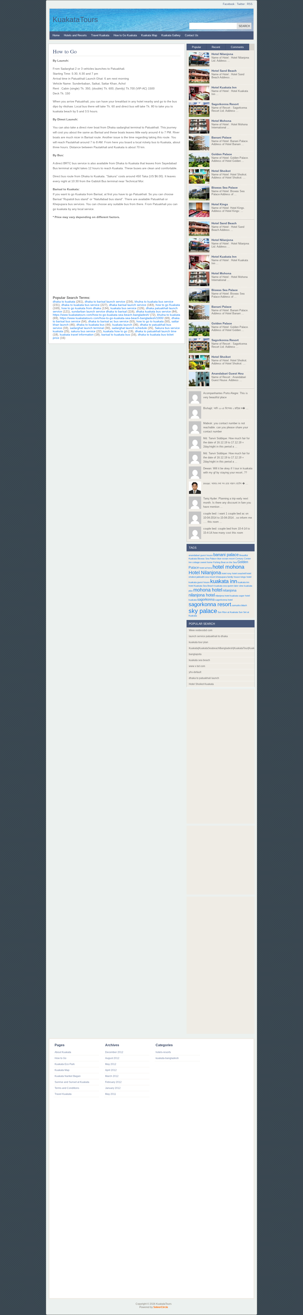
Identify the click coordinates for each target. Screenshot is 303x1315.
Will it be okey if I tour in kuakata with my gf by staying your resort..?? (227, 470)
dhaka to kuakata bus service (80, 304)
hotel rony (226, 573)
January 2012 (113, 1088)
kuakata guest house (199, 582)
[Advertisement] (117, 256)
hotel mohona (228, 567)
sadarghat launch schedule (129, 328)
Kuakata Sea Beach (204, 586)
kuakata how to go (115, 331)
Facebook (229, 4)
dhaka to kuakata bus (90, 324)
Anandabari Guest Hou (227, 373)
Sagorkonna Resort (225, 104)
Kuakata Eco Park (65, 1064)
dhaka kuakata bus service (153, 311)
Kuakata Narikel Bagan (68, 1076)
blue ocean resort (226, 558)
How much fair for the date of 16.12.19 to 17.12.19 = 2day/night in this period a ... (226, 442)
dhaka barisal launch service (127, 304)
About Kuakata (63, 1052)
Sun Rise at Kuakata (228, 612)
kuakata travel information (77, 334)
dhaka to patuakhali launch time (155, 331)
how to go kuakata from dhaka (81, 308)
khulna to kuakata (168, 314)
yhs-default (195, 672)
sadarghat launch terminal (87, 328)
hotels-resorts (163, 1052)
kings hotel (246, 577)
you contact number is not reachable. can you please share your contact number (225, 427)
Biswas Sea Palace (224, 187)
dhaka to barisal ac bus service (108, 321)
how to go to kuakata (150, 321)
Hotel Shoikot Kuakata (201, 684)
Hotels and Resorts (75, 35)
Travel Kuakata (100, 35)
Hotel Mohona (221, 120)
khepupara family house (228, 577)
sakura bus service (83, 331)
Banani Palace (221, 137)
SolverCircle (160, 1307)
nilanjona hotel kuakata (226, 595)
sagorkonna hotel (224, 600)
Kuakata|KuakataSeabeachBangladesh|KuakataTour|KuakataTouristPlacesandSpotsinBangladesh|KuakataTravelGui (222, 648)
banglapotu (195, 654)
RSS (249, 4)
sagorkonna (206, 599)
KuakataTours (75, 19)
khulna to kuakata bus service (154, 301)
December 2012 (114, 1052)
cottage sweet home (202, 562)
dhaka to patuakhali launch (204, 678)
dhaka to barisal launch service (105, 301)
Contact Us (191, 35)
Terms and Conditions (67, 1088)
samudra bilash (239, 605)
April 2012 (111, 1070)
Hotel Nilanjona (222, 54)
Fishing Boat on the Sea (225, 562)
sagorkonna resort (210, 604)
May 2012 (110, 1064)
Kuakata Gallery (171, 35)
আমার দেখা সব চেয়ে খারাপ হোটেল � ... (225, 483)
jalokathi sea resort (205, 577)
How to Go (65, 51)
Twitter (241, 4)
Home (56, 35)
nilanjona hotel (202, 595)
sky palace (203, 610)
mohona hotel (207, 590)
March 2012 (112, 1076)
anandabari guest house (201, 555)
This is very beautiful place (225, 395)
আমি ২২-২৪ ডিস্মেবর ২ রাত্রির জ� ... (225, 408)
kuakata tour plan (198, 642)
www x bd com (197, 666)
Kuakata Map (149, 35)
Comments (237, 47)
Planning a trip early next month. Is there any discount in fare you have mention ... (227, 502)
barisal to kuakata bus (115, 334)
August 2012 (112, 1058)
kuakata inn (223, 581)
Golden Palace (221, 154)
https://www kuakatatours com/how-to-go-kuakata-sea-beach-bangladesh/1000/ (112, 318)
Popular (196, 47)
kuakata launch (122, 324)
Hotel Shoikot (221, 171)
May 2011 (110, 1094)
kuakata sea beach (199, 660)
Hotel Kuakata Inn (224, 87)
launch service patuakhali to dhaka (208, 636)
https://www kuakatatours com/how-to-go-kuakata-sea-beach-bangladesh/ (101, 314)
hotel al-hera (206, 568)
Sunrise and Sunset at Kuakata (72, 1082)
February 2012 (113, 1082)
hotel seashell (239, 573)
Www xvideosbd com (200, 630)
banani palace (226, 554)
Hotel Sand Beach (224, 70)
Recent (216, 47)
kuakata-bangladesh (167, 1058)
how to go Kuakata (168, 304)
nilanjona (229, 590)
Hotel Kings (219, 204)
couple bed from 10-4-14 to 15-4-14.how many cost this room (226, 530)
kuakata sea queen (224, 586)
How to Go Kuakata (125, 35)
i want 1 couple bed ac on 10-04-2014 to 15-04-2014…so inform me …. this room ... (227, 517)
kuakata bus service (123, 308)
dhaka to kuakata (64, 301)
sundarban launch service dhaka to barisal (99, 311)
